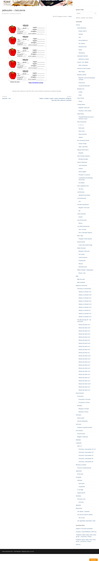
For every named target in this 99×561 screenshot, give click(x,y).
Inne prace (78, 424)
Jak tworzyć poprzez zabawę (84, 514)
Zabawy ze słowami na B (85, 294)
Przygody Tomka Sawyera (85, 238)
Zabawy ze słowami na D (85, 301)
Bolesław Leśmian (81, 74)
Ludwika (83, 17)
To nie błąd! (80, 489)
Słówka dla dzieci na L (84, 352)
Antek (80, 95)
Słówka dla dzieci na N (84, 359)
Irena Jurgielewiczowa (83, 185)
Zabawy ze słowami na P (85, 313)
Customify (31, 551)
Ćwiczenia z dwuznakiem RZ (86, 458)
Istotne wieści (80, 418)
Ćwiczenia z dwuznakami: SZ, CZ (87, 449)
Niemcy (80, 223)
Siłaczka (81, 263)
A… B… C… (81, 125)
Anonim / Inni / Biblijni (82, 62)
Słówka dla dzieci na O (84, 362)
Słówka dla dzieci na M (84, 355)
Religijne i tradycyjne (82, 436)
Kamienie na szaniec (84, 59)
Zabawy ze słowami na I (85, 310)
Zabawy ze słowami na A (85, 291)
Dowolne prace (81, 433)
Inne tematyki (79, 430)
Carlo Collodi (80, 98)
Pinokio (80, 101)
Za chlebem (82, 182)
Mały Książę (82, 71)
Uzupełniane (82, 486)
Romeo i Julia (82, 273)
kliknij (70, 16)
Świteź (80, 49)
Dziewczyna (82, 82)
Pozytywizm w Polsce (84, 402)
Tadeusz (81, 137)
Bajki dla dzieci (81, 279)
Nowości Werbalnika (82, 421)
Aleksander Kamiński (82, 56)
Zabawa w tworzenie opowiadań (84, 528)
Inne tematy (82, 254)
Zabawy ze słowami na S (85, 316)
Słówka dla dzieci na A (84, 324)
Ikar (79, 210)
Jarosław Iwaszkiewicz (83, 204)
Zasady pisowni (81, 492)
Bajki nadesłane (81, 282)
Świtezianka (82, 53)
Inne (80, 37)
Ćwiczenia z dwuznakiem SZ (86, 461)
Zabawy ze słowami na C (85, 298)
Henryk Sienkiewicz (82, 162)
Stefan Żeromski (81, 248)
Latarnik (81, 168)
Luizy (87, 17)
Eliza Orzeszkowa (81, 121)
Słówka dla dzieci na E (84, 337)
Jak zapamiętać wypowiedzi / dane (86, 520)
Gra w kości (82, 517)
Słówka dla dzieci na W (84, 383)
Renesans (79, 405)
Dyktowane (81, 483)
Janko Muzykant (83, 165)
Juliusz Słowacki (81, 213)
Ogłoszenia (79, 471)
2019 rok (78, 544)
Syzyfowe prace (83, 266)
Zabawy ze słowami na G (85, 304)
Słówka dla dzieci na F (84, 340)
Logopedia (78, 443)
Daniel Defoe (80, 113)
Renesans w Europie (84, 408)
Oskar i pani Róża (83, 146)
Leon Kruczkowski (82, 220)
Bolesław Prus (80, 89)
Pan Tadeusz (82, 43)
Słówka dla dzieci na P (84, 365)
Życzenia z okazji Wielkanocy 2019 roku (86, 531)
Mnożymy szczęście (81, 464)
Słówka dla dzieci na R (84, 368)
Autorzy (78, 24)
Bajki (77, 276)
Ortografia (78, 477)
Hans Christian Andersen (83, 156)
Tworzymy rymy (81, 499)
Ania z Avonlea (82, 229)
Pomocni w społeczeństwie (84, 468)
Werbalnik (78, 505)
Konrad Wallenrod (83, 40)
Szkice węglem (82, 171)
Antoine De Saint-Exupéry (83, 68)
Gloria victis (82, 131)
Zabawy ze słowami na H (85, 307)
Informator (78, 415)
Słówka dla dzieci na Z (84, 387)
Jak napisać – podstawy (83, 511)
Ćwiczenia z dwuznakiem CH (86, 452)
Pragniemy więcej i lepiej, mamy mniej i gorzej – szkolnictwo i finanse (86, 540)
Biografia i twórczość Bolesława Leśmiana (87, 78)
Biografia (81, 153)
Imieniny (78, 17)
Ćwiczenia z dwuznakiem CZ (86, 455)
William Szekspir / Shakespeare (85, 270)
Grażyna (81, 34)
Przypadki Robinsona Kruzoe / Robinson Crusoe (86, 117)
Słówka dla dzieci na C (84, 331)
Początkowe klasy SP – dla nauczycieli (84, 320)
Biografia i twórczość (84, 107)
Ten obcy (81, 189)
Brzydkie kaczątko (83, 159)
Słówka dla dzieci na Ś (84, 374)
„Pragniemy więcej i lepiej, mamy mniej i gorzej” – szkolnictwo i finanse (86, 535)
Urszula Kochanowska (84, 85)
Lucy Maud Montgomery (83, 226)
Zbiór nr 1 (79, 446)
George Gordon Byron (82, 149)
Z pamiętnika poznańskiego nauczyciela (86, 178)
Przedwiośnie (82, 260)
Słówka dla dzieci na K (84, 349)
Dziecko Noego (83, 143)
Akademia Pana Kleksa (84, 195)
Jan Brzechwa (80, 192)
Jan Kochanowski (81, 198)
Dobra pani (81, 128)
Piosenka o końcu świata (85, 110)
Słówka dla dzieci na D (84, 334)
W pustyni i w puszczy (84, 174)
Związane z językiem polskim (84, 427)
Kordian (80, 217)
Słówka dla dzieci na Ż (84, 390)
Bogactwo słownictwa (81, 285)
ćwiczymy (81, 502)
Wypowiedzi (79, 508)
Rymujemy (78, 496)
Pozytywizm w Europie (84, 399)
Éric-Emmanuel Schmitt (83, 140)
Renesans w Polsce (83, 411)
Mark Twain (80, 235)
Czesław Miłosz (81, 104)
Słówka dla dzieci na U (84, 380)
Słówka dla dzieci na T (84, 377)
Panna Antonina (83, 134)
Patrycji (91, 17)
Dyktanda (79, 480)
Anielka (80, 92)
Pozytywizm (80, 396)
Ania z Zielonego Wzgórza (85, 232)
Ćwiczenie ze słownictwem (84, 288)
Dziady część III (83, 31)
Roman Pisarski (81, 242)
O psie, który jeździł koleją (85, 245)
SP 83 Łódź (80, 474)
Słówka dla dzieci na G (84, 343)
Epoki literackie (80, 393)
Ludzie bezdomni (83, 257)
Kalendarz (78, 440)
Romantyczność (83, 46)
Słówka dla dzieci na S (84, 371)
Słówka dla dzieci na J (16, 13)
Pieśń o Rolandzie (83, 65)
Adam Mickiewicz (81, 28)
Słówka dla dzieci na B (84, 327)
